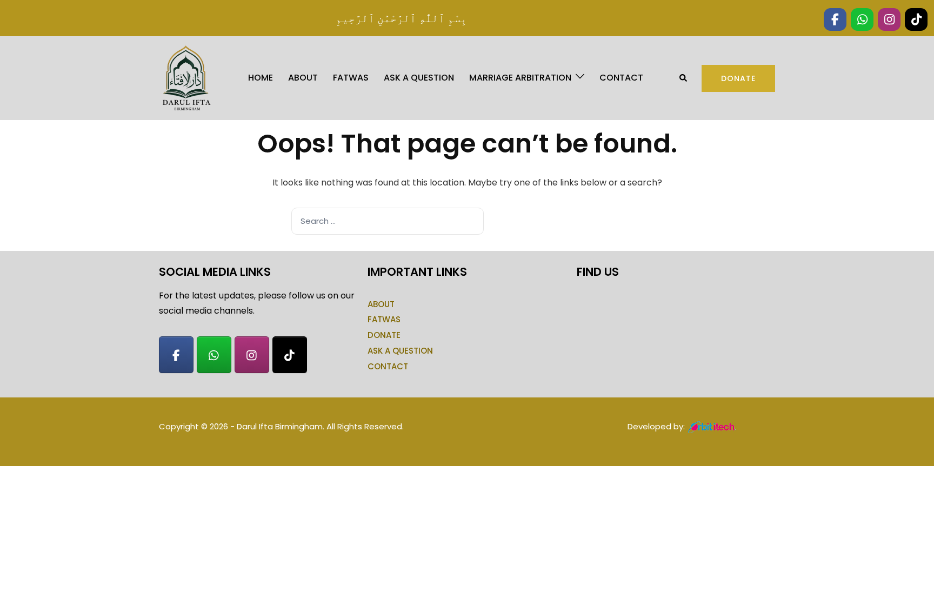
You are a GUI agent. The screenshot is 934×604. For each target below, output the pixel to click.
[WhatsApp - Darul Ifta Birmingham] (214, 354)
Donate (738, 78)
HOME (260, 77)
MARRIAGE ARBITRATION (520, 77)
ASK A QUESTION (419, 77)
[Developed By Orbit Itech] (712, 426)
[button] (683, 78)
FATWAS (351, 77)
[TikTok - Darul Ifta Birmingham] (289, 354)
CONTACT (621, 77)
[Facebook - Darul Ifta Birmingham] (176, 354)
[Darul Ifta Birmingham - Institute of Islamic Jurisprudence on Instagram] (252, 354)
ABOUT (303, 77)
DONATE (384, 335)
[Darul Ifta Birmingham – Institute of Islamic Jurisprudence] (185, 77)
